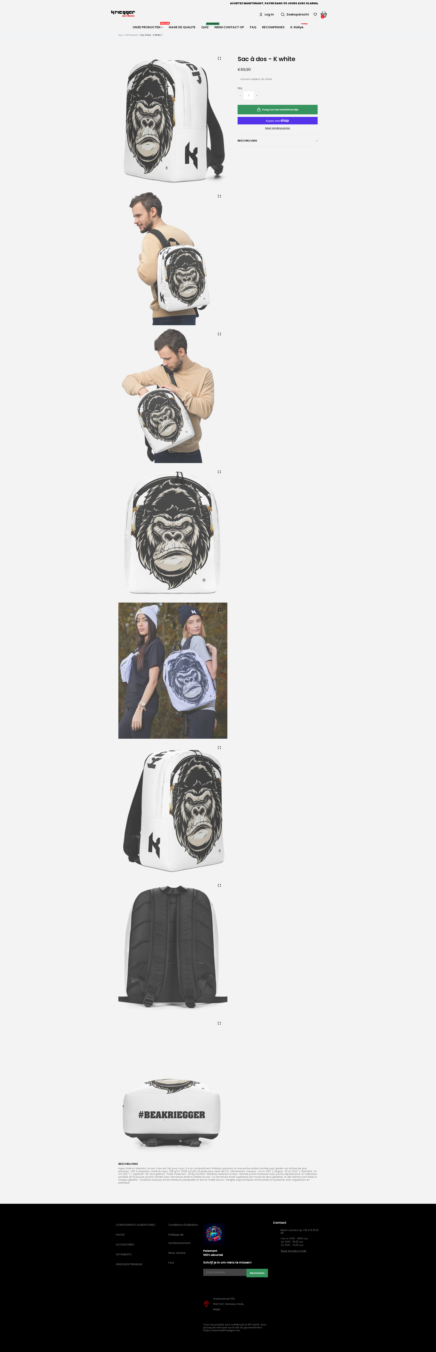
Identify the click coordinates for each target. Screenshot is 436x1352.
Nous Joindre (176, 1253)
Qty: (240, 88)
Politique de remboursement (179, 1239)
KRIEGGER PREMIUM (129, 1264)
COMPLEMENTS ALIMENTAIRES (135, 1225)
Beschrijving (247, 141)
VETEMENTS (123, 1254)
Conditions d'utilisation (183, 1225)
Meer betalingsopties (277, 128)
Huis (120, 35)
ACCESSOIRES (125, 1244)
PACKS (120, 1235)
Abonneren (257, 1273)
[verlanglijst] (315, 14)
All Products (132, 35)
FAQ (171, 1263)
